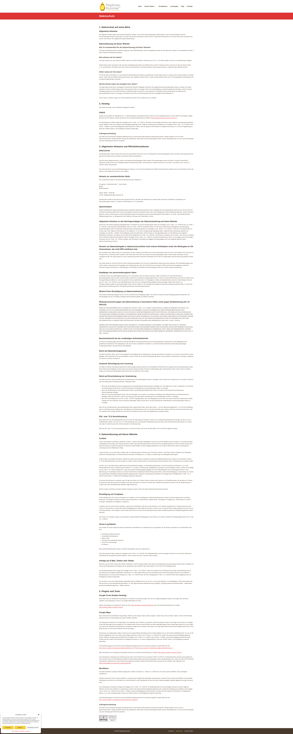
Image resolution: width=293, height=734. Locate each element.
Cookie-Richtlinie (15, 731)
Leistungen (174, 6)
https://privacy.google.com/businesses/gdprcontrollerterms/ (116, 648)
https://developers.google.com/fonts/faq (142, 605)
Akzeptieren (8, 727)
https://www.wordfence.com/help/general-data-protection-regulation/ (118, 699)
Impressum (27, 731)
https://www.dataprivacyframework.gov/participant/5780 (115, 663)
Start (140, 6)
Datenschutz (22, 731)
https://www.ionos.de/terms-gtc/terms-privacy (164, 118)
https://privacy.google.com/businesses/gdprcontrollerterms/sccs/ (154, 648)
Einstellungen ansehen (33, 727)
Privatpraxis (163, 6)
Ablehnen (20, 727)
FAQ (182, 6)
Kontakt (190, 6)
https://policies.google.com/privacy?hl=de (111, 607)
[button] (38, 714)
